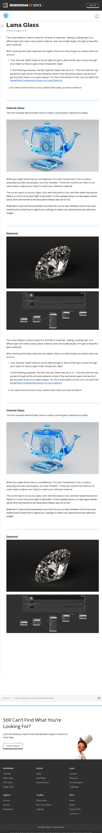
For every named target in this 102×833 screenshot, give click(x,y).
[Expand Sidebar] (2, 348)
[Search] (97, 16)
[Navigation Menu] (5, 15)
